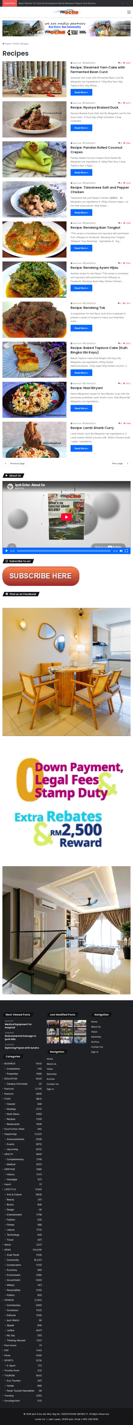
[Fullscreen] (126, 550)
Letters (10, 1330)
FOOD (16, 43)
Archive (51, 1079)
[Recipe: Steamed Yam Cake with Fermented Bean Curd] (34, 79)
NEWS (7, 1249)
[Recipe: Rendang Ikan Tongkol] (34, 239)
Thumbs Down (11, 1370)
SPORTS (8, 1360)
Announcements (15, 1139)
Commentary (14, 1305)
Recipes (11, 1119)
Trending (8, 1395)
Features (8, 1093)
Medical (11, 1164)
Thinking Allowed (16, 1340)
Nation (7, 1244)
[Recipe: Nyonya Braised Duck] (34, 119)
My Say (11, 1335)
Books (10, 1204)
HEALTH (8, 1154)
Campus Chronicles (17, 1083)
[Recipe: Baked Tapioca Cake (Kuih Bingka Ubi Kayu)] (34, 360)
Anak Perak (13, 1254)
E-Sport (11, 1365)
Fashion (11, 1219)
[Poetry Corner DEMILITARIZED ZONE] (53, 1031)
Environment (13, 1275)
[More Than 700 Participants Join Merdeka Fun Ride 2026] (53, 1023)
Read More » (81, 92)
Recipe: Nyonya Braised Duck (94, 107)
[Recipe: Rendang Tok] (34, 320)
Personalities (13, 1290)
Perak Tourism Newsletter (20, 1390)
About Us (51, 1064)
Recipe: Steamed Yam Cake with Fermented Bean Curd (98, 69)
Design (10, 1209)
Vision (50, 1069)
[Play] (6, 550)
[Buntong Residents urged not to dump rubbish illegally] (66, 1031)
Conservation (14, 1265)
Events (10, 1144)
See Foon (77, 63)
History (11, 1174)
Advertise (52, 1074)
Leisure (10, 1229)
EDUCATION (10, 1078)
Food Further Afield (14, 1129)
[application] (66, 517)
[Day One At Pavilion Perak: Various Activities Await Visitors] (53, 1040)
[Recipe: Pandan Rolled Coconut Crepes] (34, 159)
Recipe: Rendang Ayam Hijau (94, 267)
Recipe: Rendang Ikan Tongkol (95, 227)
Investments (13, 1068)
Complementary (15, 1159)
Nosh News (13, 1114)
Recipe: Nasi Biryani (87, 388)
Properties (12, 1073)
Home (7, 43)
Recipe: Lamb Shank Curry (92, 428)
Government (13, 1280)
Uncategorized (12, 1400)
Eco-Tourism (13, 1380)
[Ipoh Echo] (66, 12)
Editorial (11, 1315)
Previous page (17, 463)
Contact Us (53, 1084)
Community (13, 1259)
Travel (10, 1239)
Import (7, 1184)
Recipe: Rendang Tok (88, 307)
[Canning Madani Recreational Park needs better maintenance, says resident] (80, 1031)
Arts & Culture (14, 1194)
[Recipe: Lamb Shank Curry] (34, 440)
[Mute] (121, 550)
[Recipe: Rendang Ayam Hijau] (34, 279)
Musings (11, 1109)
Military (11, 1285)
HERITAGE (9, 1169)
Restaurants (13, 1124)
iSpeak (10, 1325)
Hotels (10, 1385)
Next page (117, 463)
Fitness (10, 1224)
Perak (7, 1355)
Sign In (50, 1089)
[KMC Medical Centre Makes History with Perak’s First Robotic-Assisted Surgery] (80, 1040)
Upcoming (12, 1149)
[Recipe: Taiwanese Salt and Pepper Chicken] (34, 199)
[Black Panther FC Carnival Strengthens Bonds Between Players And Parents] (80, 1023)
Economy (12, 1270)
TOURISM (9, 1375)
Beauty (10, 1199)
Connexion (12, 1310)
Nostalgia (12, 1179)
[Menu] (129, 13)
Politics (10, 1295)
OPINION (9, 1300)
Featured (9, 1088)
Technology (13, 1234)
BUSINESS (9, 1063)
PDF (6, 1350)
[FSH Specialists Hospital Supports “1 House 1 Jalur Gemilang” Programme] (66, 1040)
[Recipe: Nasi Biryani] (34, 400)
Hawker (11, 1104)
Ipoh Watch (13, 1320)
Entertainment (14, 1214)
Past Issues (10, 1345)
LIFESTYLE (10, 1189)
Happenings (10, 1134)
